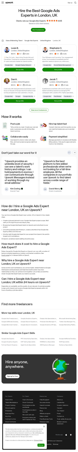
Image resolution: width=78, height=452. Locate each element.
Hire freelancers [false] (38, 30)
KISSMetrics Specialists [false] (47, 342)
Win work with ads (28, 414)
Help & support (44, 399)
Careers (59, 408)
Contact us (60, 416)
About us (60, 399)
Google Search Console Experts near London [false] (29, 325)
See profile (20, 69)
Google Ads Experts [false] (8, 338)
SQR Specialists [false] (64, 342)
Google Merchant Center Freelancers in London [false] (10, 325)
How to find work (28, 399)
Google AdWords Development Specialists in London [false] (10, 321)
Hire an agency (10, 408)
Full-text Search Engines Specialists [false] (10, 345)
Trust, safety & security (64, 419)
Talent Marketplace (11, 402)
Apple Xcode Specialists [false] (28, 345)
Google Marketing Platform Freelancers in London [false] (67, 325)
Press (59, 413)
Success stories (45, 402)
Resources (43, 408)
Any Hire (8, 416)
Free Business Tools (46, 419)
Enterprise (8, 410)
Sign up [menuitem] (70, 2)
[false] (3, 40)
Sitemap (55, 444)
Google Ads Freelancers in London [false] (10, 318)
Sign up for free (12, 376)
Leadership (60, 402)
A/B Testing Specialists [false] (28, 342)
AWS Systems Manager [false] (47, 345)
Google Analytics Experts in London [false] (29, 318)
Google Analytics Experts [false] (10, 342)
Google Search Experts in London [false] (29, 321)
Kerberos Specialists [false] (65, 345)
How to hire (9, 399)
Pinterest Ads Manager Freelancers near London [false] (48, 321)
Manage (41, 445)
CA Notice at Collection (54, 441)
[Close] (44, 426)
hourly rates (5, 255)
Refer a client (44, 416)
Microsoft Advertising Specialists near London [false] (67, 318)
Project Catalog (10, 405)
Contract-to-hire (10, 419)
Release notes (44, 422)
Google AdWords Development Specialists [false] (67, 338)
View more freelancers (39, 110)
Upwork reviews (45, 405)
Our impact (60, 410)
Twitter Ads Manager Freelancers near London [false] (67, 321)
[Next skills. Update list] (34, 65)
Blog (41, 410)
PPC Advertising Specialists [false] (29, 338)
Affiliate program (45, 413)
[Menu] (3, 3)
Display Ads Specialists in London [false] (48, 318)
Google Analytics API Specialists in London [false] (48, 325)
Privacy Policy (38, 440)
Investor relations (62, 405)
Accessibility (47, 444)
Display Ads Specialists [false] (47, 338)
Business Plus (9, 413)
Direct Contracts (10, 422)
